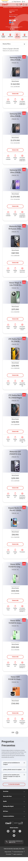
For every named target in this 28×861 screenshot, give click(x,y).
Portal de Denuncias (18, 851)
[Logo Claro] (5, 4)
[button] (20, 5)
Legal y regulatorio (17, 854)
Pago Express (17, 1)
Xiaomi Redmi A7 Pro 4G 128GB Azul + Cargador (15, 509)
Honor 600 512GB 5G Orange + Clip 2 (15, 678)
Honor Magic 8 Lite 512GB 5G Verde (15, 284)
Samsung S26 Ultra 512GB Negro (15, 59)
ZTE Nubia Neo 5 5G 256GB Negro (15, 397)
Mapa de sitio (8, 851)
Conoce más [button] (15, 93)
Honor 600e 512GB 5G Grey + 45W (15, 565)
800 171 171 (12, 842)
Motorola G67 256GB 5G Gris (15, 453)
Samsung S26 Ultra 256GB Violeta (15, 171)
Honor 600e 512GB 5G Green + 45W (15, 622)
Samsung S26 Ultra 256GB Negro (15, 115)
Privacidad (8, 854)
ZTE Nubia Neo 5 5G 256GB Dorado (15, 340)
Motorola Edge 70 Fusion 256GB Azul (15, 228)
